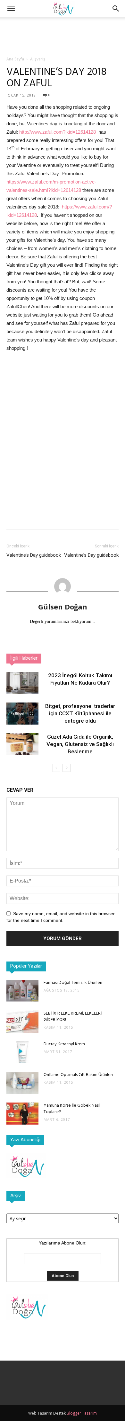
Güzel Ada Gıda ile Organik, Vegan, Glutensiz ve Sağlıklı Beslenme (80, 744)
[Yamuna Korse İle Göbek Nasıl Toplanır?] (22, 1114)
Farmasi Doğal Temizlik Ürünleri (73, 982)
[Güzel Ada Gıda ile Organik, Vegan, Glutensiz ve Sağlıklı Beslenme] (22, 744)
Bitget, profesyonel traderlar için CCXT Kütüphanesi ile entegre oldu (80, 713)
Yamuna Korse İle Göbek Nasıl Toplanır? (72, 1109)
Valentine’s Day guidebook (33, 555)
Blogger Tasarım (82, 1413)
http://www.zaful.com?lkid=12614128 (57, 132)
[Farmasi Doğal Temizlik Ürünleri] (22, 991)
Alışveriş (37, 59)
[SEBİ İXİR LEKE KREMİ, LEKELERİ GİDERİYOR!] (22, 1021)
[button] (116, 8)
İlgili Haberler (24, 658)
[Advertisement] (62, 28)
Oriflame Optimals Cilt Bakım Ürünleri (78, 1075)
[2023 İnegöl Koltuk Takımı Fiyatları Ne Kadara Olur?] (22, 683)
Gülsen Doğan (62, 606)
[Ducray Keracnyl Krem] (22, 1052)
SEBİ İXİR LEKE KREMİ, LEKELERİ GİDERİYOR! (73, 1017)
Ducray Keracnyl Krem (64, 1044)
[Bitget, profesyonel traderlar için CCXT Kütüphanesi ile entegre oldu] (22, 714)
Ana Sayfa (15, 59)
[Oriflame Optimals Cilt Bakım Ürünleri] (22, 1083)
